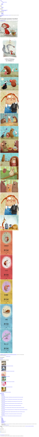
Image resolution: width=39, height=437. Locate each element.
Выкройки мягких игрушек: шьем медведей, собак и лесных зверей (15, 401)
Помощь (2, 419)
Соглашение (2, 420)
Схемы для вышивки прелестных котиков (5, 411)
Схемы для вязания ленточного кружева (5, 403)
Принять (1, 426)
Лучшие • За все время (3, 10)
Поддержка (2, 422)
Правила (2, 13)
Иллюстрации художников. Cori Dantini (5, 376)
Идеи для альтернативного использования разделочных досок (7, 409)
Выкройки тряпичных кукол (4, 401)
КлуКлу (1, 0)
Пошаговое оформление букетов (4, 405)
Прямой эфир (2, 393)
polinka (4, 406)
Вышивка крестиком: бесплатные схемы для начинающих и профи (18, 411)
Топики (2, 3)
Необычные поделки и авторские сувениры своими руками (15, 405)
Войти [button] (2, 427)
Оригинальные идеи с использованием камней (6, 407)
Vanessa (4, 408)
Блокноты (2, 7)
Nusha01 (4, 400)
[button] (2, 1)
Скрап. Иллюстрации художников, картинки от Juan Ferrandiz (7, 381)
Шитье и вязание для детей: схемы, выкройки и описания (16, 403)
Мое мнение (1, 358)
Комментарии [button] (2, 394)
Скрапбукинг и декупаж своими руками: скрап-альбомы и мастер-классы (8, 354)
